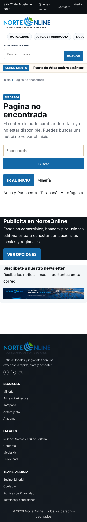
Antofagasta (72, 192)
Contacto (64, 7)
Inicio (7, 80)
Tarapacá (48, 192)
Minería (44, 180)
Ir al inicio (18, 180)
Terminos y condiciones (19, 500)
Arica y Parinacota (52, 36)
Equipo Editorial (13, 479)
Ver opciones (22, 254)
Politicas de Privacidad (18, 493)
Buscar (73, 56)
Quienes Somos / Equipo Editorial (25, 439)
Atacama (9, 418)
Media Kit (78, 6)
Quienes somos (44, 6)
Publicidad (10, 459)
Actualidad (19, 36)
